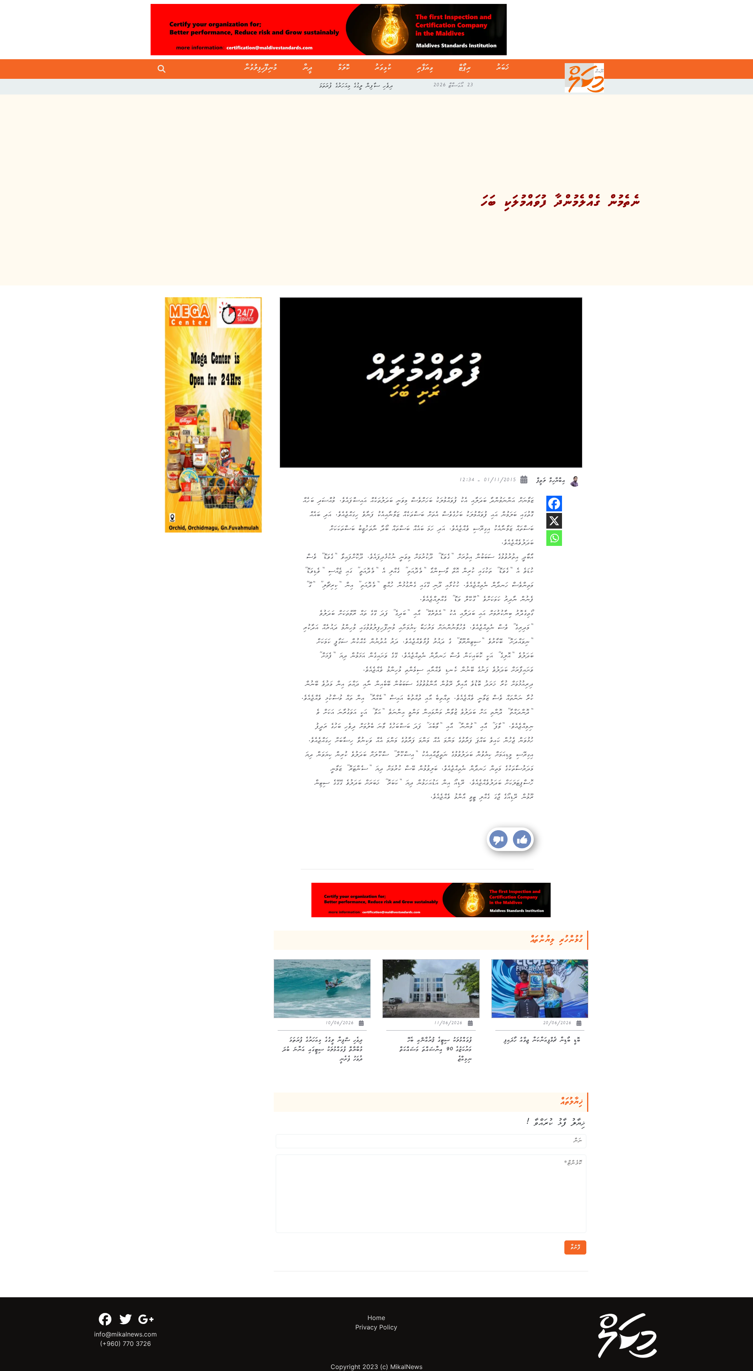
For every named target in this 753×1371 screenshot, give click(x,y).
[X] (554, 521)
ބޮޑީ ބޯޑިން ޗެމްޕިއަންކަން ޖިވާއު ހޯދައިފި (356, 86)
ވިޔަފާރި (425, 69)
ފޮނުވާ (575, 1247)
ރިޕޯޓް (465, 69)
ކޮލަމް (344, 69)
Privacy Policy (376, 1327)
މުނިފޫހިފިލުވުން (260, 69)
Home (376, 1318)
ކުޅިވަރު (383, 69)
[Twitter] (125, 1319)
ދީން (308, 69)
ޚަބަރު (503, 69)
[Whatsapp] (554, 538)
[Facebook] (554, 503)
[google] (145, 1319)
